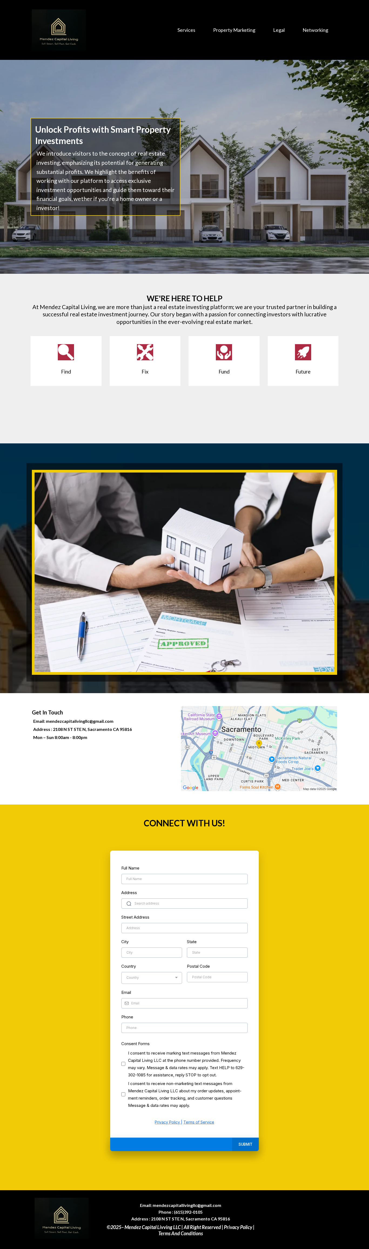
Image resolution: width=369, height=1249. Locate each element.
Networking (315, 30)
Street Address (135, 917)
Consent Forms (135, 1043)
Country (128, 966)
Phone (127, 1016)
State (192, 941)
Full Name (130, 868)
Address (129, 892)
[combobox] (151, 978)
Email (126, 992)
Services (186, 30)
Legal (279, 30)
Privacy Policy (168, 1122)
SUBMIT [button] (245, 1144)
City (125, 941)
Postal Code (198, 966)
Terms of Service (198, 1122)
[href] (259, 748)
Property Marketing (234, 30)
